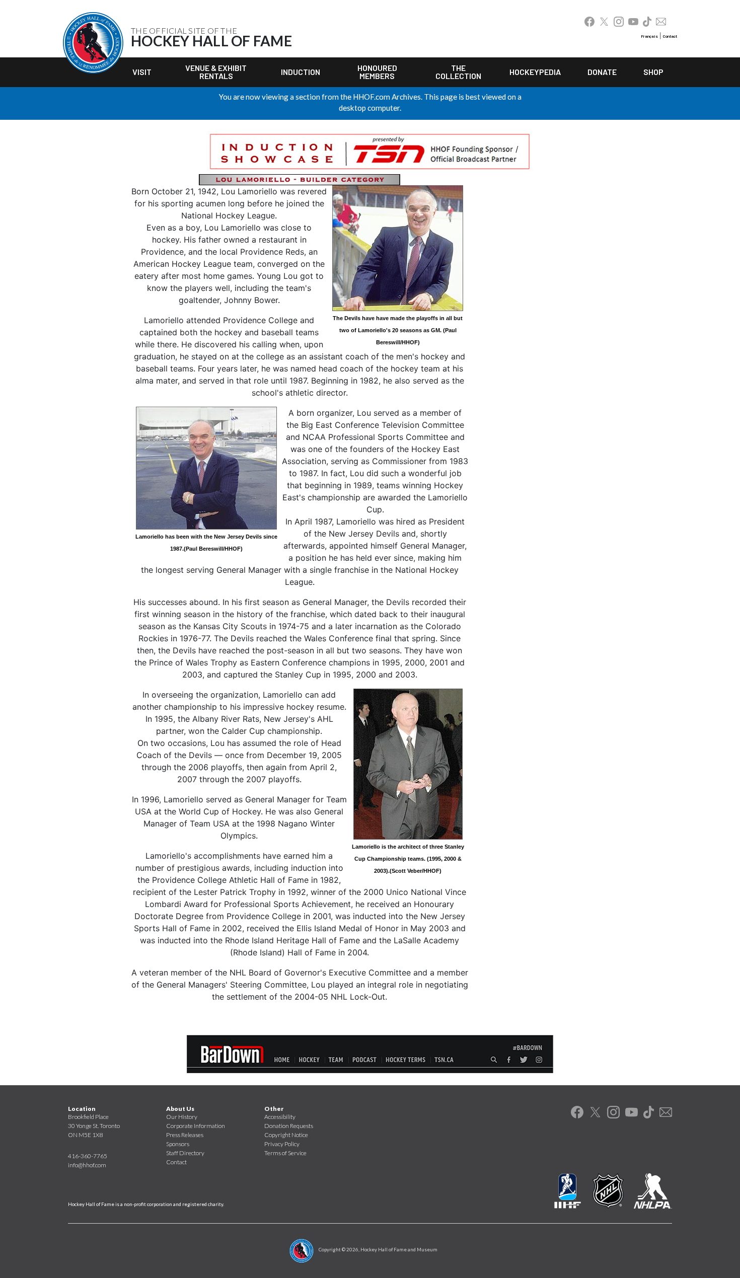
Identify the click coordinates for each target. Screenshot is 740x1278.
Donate (602, 72)
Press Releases (184, 1135)
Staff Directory (185, 1153)
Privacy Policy (282, 1144)
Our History (181, 1116)
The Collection (458, 72)
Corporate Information (195, 1126)
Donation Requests (288, 1126)
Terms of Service (285, 1153)
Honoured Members (377, 72)
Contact (670, 36)
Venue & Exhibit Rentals (216, 72)
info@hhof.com (87, 1165)
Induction (300, 72)
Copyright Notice (286, 1135)
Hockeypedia (535, 72)
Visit (142, 72)
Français (649, 36)
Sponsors (177, 1144)
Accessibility (279, 1116)
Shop (653, 72)
